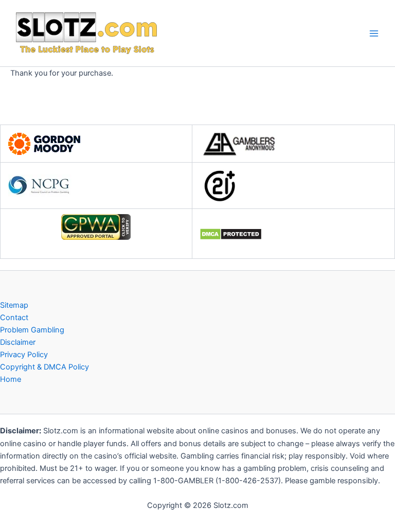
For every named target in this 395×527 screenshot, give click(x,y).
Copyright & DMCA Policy (44, 367)
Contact (14, 317)
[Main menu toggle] (374, 33)
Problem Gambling (32, 330)
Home (10, 379)
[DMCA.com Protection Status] (231, 233)
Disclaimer (17, 342)
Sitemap (14, 305)
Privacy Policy (24, 354)
